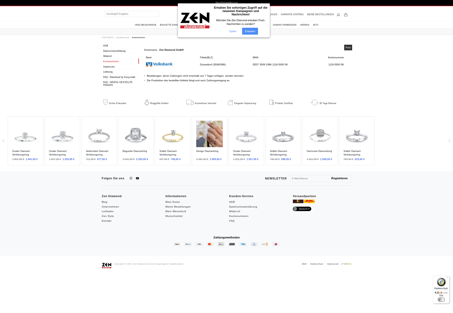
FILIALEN (272, 14)
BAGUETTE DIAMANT (170, 25)
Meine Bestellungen (178, 206)
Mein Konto (172, 201)
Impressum (109, 66)
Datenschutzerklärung (114, 51)
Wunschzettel (174, 216)
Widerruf (107, 56)
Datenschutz (316, 264)
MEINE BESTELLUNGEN (320, 14)
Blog (104, 201)
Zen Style (108, 216)
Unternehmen (110, 206)
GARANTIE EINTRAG (292, 14)
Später (233, 31)
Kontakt (106, 220)
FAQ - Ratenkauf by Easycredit (119, 77)
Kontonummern (111, 61)
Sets (315, 25)
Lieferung (108, 71)
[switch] (441, 299)
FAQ (232, 220)
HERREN (304, 25)
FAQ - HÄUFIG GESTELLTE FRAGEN (118, 83)
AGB (105, 45)
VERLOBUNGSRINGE (145, 25)
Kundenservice (122, 37)
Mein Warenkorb (175, 211)
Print (348, 47)
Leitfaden (108, 211)
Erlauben (250, 31)
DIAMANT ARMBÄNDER (285, 25)
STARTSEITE (107, 37)
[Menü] (447, 278)
